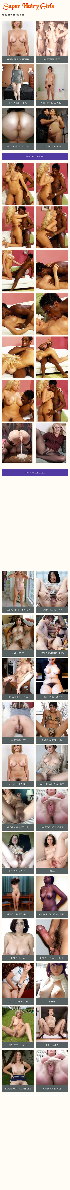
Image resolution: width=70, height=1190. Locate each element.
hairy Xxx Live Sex (35, 156)
